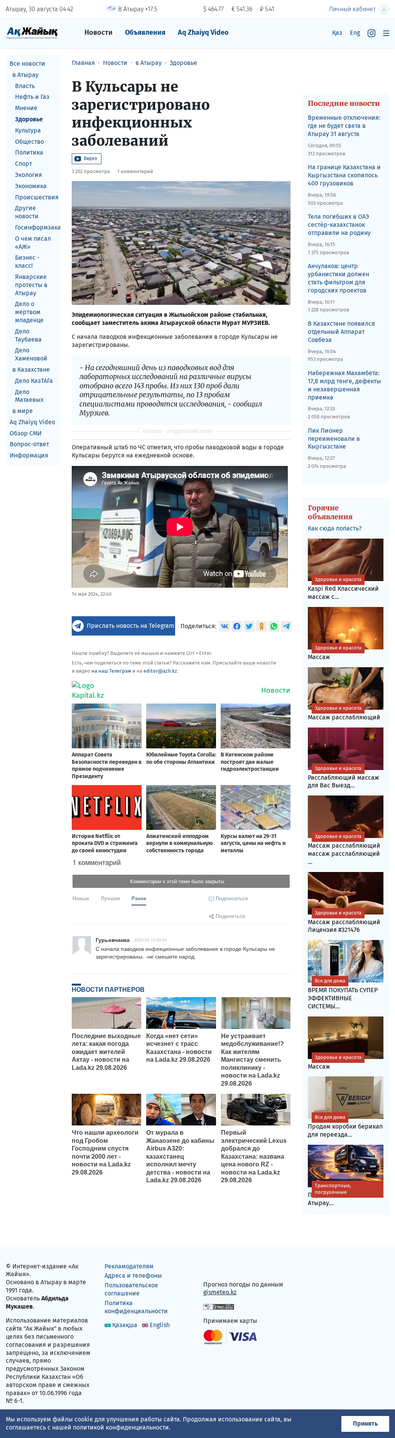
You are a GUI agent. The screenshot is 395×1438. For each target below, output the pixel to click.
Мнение (26, 108)
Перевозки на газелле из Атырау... (344, 1195)
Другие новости (27, 212)
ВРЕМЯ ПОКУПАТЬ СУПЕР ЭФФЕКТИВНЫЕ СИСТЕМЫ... (343, 994)
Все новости (27, 63)
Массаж (334, 653)
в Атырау (25, 74)
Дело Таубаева (28, 335)
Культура (28, 130)
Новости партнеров (108, 989)
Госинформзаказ (37, 227)
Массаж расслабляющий (344, 713)
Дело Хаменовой (31, 354)
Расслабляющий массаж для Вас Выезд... (343, 777)
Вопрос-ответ (29, 444)
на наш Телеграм (111, 671)
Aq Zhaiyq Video (203, 32)
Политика (29, 152)
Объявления (145, 32)
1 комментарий (135, 171)
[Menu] (386, 33)
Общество (29, 141)
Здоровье (29, 119)
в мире (22, 411)
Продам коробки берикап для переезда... (345, 1126)
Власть (25, 86)
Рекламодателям (129, 1266)
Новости (98, 32)
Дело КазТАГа (34, 380)
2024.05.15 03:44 (150, 940)
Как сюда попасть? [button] (334, 528)
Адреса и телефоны (133, 1275)
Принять (365, 1423)
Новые (81, 898)
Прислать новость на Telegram (130, 625)
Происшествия (37, 197)
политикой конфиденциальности (121, 1427)
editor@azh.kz (160, 671)
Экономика (31, 186)
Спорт (23, 163)
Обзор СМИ (26, 433)
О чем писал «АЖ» (33, 242)
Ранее (139, 898)
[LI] (220, 1267)
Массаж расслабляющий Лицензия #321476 (344, 922)
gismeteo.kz (219, 1292)
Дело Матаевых (29, 396)
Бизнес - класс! (27, 261)
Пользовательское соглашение (131, 1289)
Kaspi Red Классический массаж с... (343, 588)
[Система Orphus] (218, 1306)
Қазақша (124, 1325)
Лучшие (110, 898)
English (160, 1325)
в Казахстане (31, 369)
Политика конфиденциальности (136, 1307)
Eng (355, 32)
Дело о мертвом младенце (29, 312)
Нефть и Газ (32, 96)
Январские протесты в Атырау (31, 285)
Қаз (337, 32)
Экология (28, 174)
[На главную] (32, 32)
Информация (29, 455)
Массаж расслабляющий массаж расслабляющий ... (344, 849)
